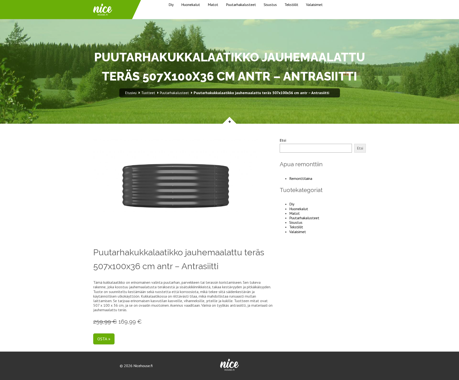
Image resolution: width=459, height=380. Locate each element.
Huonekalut (190, 4)
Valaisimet (314, 4)
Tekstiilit (291, 4)
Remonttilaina (300, 178)
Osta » (103, 339)
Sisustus (270, 4)
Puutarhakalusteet (241, 4)
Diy (171, 4)
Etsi (283, 140)
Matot (213, 4)
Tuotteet (148, 93)
